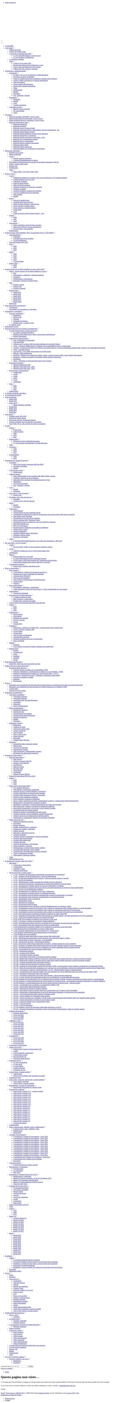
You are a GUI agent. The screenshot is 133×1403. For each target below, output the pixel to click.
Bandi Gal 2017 (18, 1231)
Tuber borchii (17, 1334)
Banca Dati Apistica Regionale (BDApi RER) (28, 464)
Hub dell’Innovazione (16, 757)
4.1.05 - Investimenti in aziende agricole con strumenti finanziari (34, 893)
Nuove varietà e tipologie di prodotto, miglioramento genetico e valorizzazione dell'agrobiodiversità (45, 801)
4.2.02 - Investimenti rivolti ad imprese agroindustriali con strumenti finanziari (38, 897)
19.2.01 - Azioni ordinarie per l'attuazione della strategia (31, 996)
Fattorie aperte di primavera (22, 158)
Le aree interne (18, 1066)
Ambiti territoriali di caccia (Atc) (24, 179)
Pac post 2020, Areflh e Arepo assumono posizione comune (32, 547)
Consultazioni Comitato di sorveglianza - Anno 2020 (30, 1148)
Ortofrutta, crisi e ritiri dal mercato (20, 497)
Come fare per (13, 1279)
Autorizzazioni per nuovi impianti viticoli (26, 512)
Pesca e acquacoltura (12, 568)
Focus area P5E (18, 1022)
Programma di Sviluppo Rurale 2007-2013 (23, 1174)
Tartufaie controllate (19, 1321)
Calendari (16, 1317)
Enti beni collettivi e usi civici (18, 1359)
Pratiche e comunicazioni (21, 1298)
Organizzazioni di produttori (22, 713)
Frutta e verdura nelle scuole (18, 164)
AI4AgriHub (17, 770)
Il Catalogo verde (14, 325)
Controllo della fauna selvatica (23, 202)
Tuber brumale (18, 1336)
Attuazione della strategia (21, 1058)
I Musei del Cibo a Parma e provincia (25, 69)
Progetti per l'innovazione (17, 418)
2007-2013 (16, 1172)
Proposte (16, 319)
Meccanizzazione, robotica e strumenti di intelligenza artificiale (33, 806)
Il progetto (12, 1269)
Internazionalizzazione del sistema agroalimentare (21, 329)
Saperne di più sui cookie (17, 690)
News (11, 244)
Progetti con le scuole (16, 152)
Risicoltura (16, 738)
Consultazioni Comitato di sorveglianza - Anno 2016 (30, 1155)
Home (7, 1372)
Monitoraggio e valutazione (22, 1176)
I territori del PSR (19, 1068)
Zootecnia (12, 742)
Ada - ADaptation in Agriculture (23, 340)
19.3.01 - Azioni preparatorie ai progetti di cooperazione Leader (34, 1000)
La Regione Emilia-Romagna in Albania (26, 1260)
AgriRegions (17, 372)
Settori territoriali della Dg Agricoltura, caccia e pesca (26, 120)
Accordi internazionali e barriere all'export (23, 331)
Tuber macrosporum (19, 1338)
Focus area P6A (18, 1015)
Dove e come (13, 1315)
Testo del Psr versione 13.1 (22, 1099)
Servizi (7, 1273)
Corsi (15, 103)
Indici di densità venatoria (21, 185)
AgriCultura (9, 48)
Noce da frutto (18, 732)
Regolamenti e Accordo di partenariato (21, 1085)
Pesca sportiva (13, 570)
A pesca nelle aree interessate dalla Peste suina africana (27, 603)
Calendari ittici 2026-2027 (21, 576)
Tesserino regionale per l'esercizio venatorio (27, 187)
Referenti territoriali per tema (18, 122)
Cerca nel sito (5, 1366)
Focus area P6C (18, 1018)
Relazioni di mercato (20, 717)
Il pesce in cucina (19, 620)
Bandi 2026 (13, 399)
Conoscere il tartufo (15, 1330)
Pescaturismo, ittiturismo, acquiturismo (26, 587)
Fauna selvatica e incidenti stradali (24, 208)
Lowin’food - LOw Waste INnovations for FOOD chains (32, 351)
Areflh (15, 374)
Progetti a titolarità (19, 288)
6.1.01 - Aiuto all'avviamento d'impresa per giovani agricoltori (33, 917)
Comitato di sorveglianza (17, 1135)
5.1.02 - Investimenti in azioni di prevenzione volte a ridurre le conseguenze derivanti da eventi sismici (46, 910)
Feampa (15, 650)
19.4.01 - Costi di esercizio (22, 1003)
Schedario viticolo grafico (21, 535)
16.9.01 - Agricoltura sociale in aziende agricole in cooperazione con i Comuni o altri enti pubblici (45, 990)
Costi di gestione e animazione (23, 1053)
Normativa (16, 93)
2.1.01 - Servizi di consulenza (23, 880)
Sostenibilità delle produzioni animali (25, 744)
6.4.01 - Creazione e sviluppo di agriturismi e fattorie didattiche (34, 921)
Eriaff (15, 378)
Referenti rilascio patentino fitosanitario (26, 143)
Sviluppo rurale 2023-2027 (18, 416)
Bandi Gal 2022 (18, 1222)
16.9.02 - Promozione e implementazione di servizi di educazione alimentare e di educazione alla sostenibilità (49, 992)
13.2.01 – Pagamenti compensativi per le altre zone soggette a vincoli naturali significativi (42, 975)
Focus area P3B (18, 1038)
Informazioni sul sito (11, 326)
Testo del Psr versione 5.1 (21, 1114)
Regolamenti (17, 681)
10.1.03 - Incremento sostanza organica (26, 955)
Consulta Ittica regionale (21, 637)
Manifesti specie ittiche (20, 618)
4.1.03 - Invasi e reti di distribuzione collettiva (28, 889)
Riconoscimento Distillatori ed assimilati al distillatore (30, 527)
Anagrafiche (17, 1281)
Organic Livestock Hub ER (22, 761)
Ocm (15, 1294)
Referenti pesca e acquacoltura (23, 141)
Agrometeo (17, 702)
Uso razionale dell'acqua (21, 788)
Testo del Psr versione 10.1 (22, 1104)
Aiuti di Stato (17, 1074)
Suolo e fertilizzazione (20, 706)
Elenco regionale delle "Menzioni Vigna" (26, 520)
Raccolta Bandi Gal (19, 1056)
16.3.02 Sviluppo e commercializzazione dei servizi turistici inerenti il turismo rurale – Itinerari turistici (46, 983)
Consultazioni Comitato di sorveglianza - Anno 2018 (30, 1151)
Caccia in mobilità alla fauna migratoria (26, 193)
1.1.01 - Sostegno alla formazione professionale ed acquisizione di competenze (39, 874)
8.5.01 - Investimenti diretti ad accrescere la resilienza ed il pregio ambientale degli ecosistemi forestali (46, 947)
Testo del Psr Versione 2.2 (21, 1119)
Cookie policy (13, 689)
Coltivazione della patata (21, 729)
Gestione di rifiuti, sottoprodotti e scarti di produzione (30, 836)
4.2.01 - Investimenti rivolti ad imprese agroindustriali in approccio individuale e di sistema (43, 895)
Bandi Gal (12, 1216)
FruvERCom (17, 765)
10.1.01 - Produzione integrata (23, 951)
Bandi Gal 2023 (18, 1220)
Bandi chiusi (17, 302)
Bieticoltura (17, 725)
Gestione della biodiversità (22, 840)
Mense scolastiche (15, 154)
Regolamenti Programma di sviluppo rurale (27, 1087)
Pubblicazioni (17, 90)
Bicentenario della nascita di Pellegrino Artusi (28, 65)
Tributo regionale (14, 1328)
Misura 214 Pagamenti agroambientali (25, 1180)
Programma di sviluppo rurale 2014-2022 (18, 861)
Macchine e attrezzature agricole (23, 833)
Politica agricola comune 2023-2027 (17, 666)
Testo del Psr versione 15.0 (22, 1095)
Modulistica (17, 315)
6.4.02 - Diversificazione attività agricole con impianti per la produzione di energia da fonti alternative (46, 923)
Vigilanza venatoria (19, 189)
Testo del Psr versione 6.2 (21, 1112)
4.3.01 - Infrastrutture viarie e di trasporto (26, 899)
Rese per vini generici (20, 526)
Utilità (11, 1275)
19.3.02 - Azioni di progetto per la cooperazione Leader (31, 1001)
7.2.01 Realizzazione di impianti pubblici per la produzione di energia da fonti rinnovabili (42, 927)
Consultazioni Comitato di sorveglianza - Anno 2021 (30, 1146)
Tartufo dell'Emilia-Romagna (14, 1313)
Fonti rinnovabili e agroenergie (15, 305)
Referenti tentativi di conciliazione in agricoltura (29, 148)
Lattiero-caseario (14, 474)
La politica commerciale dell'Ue (23, 332)
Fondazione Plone (43, 1393)
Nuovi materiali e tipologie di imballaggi (26, 799)
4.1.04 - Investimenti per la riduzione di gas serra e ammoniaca (33, 891)
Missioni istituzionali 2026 (22, 365)
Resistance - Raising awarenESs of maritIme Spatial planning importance (37, 357)
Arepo (15, 376)
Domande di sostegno (20, 321)
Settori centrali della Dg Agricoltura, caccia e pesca (25, 118)
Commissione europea (16, 564)
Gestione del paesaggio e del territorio (25, 844)
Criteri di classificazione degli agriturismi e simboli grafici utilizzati (35, 79)
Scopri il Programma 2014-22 (19, 1205)
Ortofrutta (16, 499)
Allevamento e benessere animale (24, 855)
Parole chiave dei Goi (16, 820)
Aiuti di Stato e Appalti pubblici (19, 1072)
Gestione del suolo (19, 842)
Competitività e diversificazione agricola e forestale (30, 851)
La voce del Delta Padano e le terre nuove (27, 55)
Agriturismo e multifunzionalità (15, 71)
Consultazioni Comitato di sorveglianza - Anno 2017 (30, 1153)
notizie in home (18, 432)
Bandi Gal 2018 (18, 1229)
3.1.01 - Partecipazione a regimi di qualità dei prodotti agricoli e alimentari (37, 882)
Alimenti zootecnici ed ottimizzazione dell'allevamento (31, 816)
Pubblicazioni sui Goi (16, 859)
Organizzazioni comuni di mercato (16, 460)
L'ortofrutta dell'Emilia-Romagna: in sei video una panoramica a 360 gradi (37, 541)
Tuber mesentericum (20, 1343)
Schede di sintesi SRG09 (21, 774)
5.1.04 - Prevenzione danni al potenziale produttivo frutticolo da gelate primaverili (40, 914)
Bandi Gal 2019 (18, 1227)
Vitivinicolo (13, 509)
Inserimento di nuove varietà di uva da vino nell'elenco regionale (34, 522)
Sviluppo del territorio (20, 870)
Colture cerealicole (19, 731)
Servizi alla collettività (20, 1197)
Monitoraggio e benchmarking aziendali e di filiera (29, 803)
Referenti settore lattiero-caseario (24, 132)
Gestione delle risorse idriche (22, 838)
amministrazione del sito (67, 1385)
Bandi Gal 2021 (18, 1224)
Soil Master (17, 772)
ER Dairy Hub (18, 769)
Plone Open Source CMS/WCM (12, 1393)
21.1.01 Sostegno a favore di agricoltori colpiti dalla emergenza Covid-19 (37, 1007)
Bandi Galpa (13, 263)
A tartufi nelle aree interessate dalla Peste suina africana (27, 1345)
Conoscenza (17, 1201)
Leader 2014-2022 (15, 1047)
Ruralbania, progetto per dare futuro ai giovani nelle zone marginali (35, 1264)
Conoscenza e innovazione (22, 865)
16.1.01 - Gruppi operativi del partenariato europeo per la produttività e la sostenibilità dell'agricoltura (46, 977)
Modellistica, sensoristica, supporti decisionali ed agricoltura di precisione (37, 804)
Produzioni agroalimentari (13, 693)
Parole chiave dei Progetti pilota (19, 786)
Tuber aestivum (18, 1332)
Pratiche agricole (18, 831)
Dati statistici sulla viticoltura (22, 516)
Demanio (16, 645)
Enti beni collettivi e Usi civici (23, 1290)
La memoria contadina (16, 59)
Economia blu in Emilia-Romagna (20, 595)
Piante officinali (18, 736)
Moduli (15, 92)
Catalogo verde (18, 1288)
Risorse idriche (18, 1191)
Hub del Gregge (18, 767)
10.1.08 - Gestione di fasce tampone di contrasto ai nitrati (32, 964)
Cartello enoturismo (19, 105)
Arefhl (11, 545)
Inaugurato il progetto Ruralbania (24, 1265)
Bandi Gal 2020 (18, 1226)
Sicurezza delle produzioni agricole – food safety (29, 795)
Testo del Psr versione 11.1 (22, 1102)
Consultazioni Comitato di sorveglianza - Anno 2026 (30, 1136)
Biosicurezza (17, 746)
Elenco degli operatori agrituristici (24, 86)
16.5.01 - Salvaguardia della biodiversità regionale (29, 987)
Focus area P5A (18, 1028)
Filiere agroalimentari (16, 708)
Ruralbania (16, 359)
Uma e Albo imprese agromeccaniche (25, 1311)
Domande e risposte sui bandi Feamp (25, 281)
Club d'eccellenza (19, 82)
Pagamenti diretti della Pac (17, 668)
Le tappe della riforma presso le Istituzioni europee (29, 558)
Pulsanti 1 (16, 583)
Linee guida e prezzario (21, 1081)
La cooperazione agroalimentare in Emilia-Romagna (30, 443)
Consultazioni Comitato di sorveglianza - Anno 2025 (30, 1138)
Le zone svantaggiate (20, 1062)
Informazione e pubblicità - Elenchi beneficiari (28, 275)
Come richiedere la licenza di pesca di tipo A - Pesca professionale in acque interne (40, 589)
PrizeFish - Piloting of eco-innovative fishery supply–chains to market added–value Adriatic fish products (47, 355)
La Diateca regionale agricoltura (15, 393)
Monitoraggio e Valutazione (18, 1167)
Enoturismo (13, 97)
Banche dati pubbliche (20, 1286)
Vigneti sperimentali (19, 531)
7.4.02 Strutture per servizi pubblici (24, 934)
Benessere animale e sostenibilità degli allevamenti (29, 812)
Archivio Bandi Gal (19, 1218)
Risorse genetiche (19, 825)
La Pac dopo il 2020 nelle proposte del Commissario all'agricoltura (35, 560)
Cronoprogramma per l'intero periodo (25, 1165)
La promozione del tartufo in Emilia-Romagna (24, 1325)
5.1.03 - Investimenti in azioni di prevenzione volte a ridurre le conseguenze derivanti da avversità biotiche (48, 912)
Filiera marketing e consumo (22, 846)
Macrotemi (12, 863)
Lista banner (13, 223)
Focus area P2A (18, 1043)
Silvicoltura (17, 823)
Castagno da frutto (19, 727)
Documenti (17, 1161)
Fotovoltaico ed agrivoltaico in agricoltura (22, 309)
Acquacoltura (13, 591)
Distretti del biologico (20, 710)
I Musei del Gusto (15, 50)
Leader (15, 1051)
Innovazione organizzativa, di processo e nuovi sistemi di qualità (34, 808)
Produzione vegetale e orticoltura (24, 829)
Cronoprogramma (15, 1163)
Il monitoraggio (18, 1169)
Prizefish (16, 658)
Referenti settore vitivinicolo (22, 147)
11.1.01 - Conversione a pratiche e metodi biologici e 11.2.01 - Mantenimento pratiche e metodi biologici (47, 970)
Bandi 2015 (17, 1254)
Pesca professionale (15, 585)
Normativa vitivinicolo (20, 537)
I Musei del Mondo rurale (17, 52)
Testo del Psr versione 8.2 (21, 1108)
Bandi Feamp (13, 290)
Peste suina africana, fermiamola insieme (22, 420)
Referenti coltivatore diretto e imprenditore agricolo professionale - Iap (36, 130)
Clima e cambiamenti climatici (23, 853)
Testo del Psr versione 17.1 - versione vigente (28, 1091)
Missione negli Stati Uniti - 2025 (24, 367)
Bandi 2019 (17, 300)
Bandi (11, 252)
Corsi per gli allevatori (20, 748)
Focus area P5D (18, 1024)
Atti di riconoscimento (20, 483)
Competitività (17, 867)
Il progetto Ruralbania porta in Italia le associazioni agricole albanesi (35, 1262)
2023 (15, 259)
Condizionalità (14, 1125)
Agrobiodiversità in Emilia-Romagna (25, 700)
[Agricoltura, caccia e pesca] (32, 38)
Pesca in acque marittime (21, 578)
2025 (15, 219)
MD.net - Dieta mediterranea (22, 353)
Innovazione (17, 1203)
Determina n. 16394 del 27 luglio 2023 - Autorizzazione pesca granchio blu (38, 628)
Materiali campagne (19, 1326)
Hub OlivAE (17, 759)
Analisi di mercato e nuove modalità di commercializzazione (33, 814)
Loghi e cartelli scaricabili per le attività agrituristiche (30, 80)
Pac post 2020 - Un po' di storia (15, 543)
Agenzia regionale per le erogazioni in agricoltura (25, 422)
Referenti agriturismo (20, 124)
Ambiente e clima (19, 869)
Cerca (31, 1366)
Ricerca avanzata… (7, 1368)
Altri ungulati (17, 194)
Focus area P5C (18, 1026)
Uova (11, 487)
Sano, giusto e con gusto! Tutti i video (25, 172)
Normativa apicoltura (20, 466)
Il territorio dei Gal (19, 1070)
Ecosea (15, 622)
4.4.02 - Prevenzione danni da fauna (25, 904)
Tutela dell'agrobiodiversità (22, 1307)
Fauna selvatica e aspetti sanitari (23, 206)
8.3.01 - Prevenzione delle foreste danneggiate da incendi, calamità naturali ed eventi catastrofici (44, 944)
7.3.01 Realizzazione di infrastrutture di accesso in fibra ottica (33, 929)
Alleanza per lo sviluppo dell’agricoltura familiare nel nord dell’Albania (36, 344)
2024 (15, 221)
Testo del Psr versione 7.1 (21, 1110)
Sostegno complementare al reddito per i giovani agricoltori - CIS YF (35, 673)
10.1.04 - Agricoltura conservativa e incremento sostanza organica (34, 957)
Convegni (12, 447)
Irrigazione (16, 704)
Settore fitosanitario (19, 1303)
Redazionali (17, 1132)
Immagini (16, 679)
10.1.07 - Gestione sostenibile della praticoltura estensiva (31, 962)
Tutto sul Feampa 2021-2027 (18, 242)
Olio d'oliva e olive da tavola (18, 493)
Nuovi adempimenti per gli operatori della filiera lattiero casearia (34, 476)
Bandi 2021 (17, 296)
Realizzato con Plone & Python (11, 1395)
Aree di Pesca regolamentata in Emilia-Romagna (29, 580)
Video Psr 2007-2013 (20, 1184)
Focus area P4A (18, 1034)
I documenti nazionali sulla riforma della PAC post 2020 (31, 562)
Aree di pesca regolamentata (22, 635)
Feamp (15, 660)
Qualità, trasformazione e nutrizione (25, 827)
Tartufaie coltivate (19, 1322)
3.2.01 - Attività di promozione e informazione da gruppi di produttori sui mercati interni (42, 884)
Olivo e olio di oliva (19, 734)
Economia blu (17, 652)
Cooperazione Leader (20, 1055)
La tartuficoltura (14, 1319)
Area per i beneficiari (16, 313)
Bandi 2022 (17, 294)
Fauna (11, 198)
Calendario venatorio (20, 181)
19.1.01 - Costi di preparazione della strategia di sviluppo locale (34, 994)
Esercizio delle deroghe (21, 183)
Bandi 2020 (17, 298)
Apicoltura (12, 462)
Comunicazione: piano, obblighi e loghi (26, 1129)
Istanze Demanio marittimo (22, 405)
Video (11, 61)
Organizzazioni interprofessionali (24, 715)
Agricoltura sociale (15, 107)
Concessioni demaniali (20, 593)
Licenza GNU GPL (72, 1393)
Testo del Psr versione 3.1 (21, 1117)
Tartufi (15, 1305)
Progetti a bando (18, 285)
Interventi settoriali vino (21, 524)
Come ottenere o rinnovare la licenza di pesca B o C (30, 572)
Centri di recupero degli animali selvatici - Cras (28, 213)
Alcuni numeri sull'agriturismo (23, 84)
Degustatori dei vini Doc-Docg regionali (26, 518)
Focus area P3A (18, 1039)
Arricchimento (18, 511)
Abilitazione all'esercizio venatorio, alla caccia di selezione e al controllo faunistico (40, 178)
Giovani (16, 1195)
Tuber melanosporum (20, 1342)
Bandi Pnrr (12, 412)
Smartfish (16, 656)
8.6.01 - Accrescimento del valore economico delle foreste (32, 949)
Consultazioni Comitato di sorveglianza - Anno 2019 (30, 1150)
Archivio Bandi (18, 261)
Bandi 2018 (17, 1248)
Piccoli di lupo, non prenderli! (23, 229)
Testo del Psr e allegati (16, 1089)
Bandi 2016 (17, 1252)
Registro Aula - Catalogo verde (23, 323)
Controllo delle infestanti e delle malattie (26, 849)
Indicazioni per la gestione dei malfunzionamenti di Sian (31, 480)
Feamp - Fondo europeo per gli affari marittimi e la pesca (27, 271)
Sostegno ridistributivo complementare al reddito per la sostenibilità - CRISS (38, 672)
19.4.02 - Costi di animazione (23, 1005)
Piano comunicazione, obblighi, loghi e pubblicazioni (26, 1127)
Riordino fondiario (19, 1299)
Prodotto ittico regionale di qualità (24, 601)
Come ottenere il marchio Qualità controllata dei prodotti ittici (33, 646)
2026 (15, 217)
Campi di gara (18, 581)
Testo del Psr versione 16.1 (22, 1093)
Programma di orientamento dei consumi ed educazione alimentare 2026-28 (33, 162)
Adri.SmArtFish (18, 342)
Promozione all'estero (16, 363)
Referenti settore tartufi (20, 145)
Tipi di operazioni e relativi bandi (20, 873)
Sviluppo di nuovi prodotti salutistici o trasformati (29, 791)
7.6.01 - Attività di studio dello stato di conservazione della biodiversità (36, 936)
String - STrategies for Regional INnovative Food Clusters (32, 361)
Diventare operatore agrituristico (23, 77)
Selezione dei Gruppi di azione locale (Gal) (27, 1049)
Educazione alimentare (12, 151)
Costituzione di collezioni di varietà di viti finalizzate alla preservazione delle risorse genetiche (44, 514)
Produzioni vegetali (15, 723)
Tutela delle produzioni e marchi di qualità (27, 1309)
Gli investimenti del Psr (21, 1188)
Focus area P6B (18, 1017)
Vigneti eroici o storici (20, 529)
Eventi (11, 156)
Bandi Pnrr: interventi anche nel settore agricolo (24, 664)
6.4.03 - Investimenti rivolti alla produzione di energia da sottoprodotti (36, 925)
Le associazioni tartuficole (17, 1347)
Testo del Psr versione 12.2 (22, 1101)
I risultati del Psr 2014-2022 (18, 1186)
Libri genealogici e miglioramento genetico (27, 751)
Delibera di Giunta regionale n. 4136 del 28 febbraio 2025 (32, 1178)
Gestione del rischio (19, 1193)
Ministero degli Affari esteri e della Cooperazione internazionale (34, 334)
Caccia (11, 176)
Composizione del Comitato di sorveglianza (27, 1159)
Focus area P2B (18, 1041)
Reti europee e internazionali (18, 370)
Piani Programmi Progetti (13, 662)
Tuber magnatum (18, 1340)
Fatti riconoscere (10, 2)
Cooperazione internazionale (18, 338)
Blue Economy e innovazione (23, 599)
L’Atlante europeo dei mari (22, 597)
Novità (7, 426)
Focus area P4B (18, 1032)
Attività (15, 1284)
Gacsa (15, 380)
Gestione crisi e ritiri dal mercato (23, 501)
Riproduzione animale (20, 749)
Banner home (13, 648)
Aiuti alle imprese (19, 1283)
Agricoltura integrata (20, 698)
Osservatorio (17, 616)
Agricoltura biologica (20, 696)
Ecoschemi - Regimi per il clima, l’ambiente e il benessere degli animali (36, 675)
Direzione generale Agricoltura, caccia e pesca (24, 117)
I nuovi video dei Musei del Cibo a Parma (27, 67)
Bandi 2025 (13, 401)
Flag (14, 273)
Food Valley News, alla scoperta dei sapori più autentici (27, 424)
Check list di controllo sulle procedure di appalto (29, 1076)
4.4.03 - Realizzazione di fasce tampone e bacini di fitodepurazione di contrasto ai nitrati (42, 906)
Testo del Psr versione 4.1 (21, 1115)
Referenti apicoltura (19, 126)
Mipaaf (11, 555)
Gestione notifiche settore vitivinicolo (25, 533)
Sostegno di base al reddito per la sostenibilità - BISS (30, 670)
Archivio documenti (19, 1123)
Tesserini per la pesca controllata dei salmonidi (28, 574)
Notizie (11, 215)
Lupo (15, 211)
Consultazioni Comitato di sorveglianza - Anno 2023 (30, 1142)
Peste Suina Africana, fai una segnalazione (27, 227)
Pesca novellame (18, 641)
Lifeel (15, 654)
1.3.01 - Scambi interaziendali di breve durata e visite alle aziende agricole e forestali (40, 878)
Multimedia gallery (15, 1271)
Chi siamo (8, 115)
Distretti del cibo (18, 712)
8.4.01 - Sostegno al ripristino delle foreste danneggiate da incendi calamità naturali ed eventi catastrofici (47, 945)
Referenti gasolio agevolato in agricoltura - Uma (29, 137)
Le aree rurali (17, 1064)
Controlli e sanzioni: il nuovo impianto (25, 478)
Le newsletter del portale (13, 395)
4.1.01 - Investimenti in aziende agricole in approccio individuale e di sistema (38, 886)
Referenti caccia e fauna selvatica (24, 128)
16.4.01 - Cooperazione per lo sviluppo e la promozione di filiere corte (36, 985)
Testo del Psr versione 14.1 (22, 1097)
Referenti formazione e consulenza (24, 135)
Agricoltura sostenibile (16, 695)
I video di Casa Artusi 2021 (22, 63)
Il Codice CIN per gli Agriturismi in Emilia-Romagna (30, 75)
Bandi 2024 (13, 403)
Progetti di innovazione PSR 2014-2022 (22, 776)
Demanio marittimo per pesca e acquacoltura (27, 639)
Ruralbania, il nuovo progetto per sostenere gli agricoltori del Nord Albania (37, 1267)
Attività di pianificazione (21, 200)
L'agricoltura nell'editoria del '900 (20, 54)
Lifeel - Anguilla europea (21, 349)
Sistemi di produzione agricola (23, 821)
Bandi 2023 (17, 292)
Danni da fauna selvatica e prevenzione (26, 204)
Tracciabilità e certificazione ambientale (26, 789)
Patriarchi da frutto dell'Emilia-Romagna (26, 441)
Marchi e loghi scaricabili (21, 109)
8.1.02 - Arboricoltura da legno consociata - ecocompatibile (32, 940)
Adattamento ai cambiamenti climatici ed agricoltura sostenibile (34, 818)
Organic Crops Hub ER (21, 763)
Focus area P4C (18, 1030)
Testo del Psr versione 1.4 (21, 1121)
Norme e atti (13, 166)
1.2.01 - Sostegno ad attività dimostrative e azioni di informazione (34, 876)
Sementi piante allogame (21, 740)
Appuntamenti (13, 455)
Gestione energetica (19, 835)
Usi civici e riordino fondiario (14, 1357)
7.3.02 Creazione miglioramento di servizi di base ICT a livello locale (36, 930)
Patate (11, 503)
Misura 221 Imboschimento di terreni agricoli (28, 1182)
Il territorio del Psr (15, 1060)
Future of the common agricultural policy (26, 566)
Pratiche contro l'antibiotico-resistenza (25, 797)
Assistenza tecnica (15, 1077)
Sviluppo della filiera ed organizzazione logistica (29, 793)
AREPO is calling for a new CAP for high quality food (31, 551)
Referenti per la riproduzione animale (25, 139)
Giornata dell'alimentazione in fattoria (25, 160)
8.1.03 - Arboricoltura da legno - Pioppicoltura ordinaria (31, 942)
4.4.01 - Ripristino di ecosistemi (23, 902)
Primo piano (17, 430)
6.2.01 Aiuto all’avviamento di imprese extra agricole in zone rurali (35, 919)
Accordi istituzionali (19, 240)
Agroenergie (13, 307)
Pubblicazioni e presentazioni (22, 279)
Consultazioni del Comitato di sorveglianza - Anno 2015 (31, 1157)
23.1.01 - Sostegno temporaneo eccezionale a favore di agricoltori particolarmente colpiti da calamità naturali (48, 1009)
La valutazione (18, 1170)
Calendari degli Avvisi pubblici (23, 238)
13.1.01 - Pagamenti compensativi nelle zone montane (31, 973)
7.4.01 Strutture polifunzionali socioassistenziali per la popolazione (35, 932)
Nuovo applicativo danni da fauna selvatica (27, 225)
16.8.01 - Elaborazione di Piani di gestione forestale (30, 988)
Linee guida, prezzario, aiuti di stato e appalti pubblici (26, 1080)
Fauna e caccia (10, 174)
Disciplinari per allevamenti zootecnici (25, 753)
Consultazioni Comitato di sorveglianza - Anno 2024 (30, 1140)
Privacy (7, 683)
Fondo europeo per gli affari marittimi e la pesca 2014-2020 (24, 269)
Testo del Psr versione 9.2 (21, 1106)
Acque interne (18, 631)
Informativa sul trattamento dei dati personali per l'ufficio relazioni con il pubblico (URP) (38, 687)
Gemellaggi (17, 382)
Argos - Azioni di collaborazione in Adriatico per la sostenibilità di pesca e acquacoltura (42, 346)
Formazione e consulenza (13, 311)
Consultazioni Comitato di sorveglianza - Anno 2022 (30, 1144)
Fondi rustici (17, 210)
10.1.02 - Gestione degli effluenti (24, 953)
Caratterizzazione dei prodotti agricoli (25, 810)
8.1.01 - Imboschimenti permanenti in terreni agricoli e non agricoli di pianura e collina (41, 938)
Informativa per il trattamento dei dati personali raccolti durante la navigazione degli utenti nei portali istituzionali (46, 685)
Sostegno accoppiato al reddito (23, 677)
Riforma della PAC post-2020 (23, 557)
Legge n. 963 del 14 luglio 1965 (23, 629)
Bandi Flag (12, 303)
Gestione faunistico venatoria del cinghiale (27, 191)
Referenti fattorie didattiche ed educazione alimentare (30, 134)
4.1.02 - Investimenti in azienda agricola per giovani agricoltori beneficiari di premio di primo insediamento (48, 887)
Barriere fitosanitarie (20, 336)
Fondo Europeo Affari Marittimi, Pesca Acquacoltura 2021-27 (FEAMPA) (29, 233)
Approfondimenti (14, 235)
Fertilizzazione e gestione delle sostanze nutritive (29, 848)
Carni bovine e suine (16, 470)
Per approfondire (18, 111)
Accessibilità (9, 46)
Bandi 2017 (17, 1250)
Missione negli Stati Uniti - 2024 (24, 368)
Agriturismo (13, 73)
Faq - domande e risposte (21, 95)
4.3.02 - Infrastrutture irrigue (22, 901)
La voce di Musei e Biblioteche (23, 57)
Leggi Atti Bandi (10, 397)
